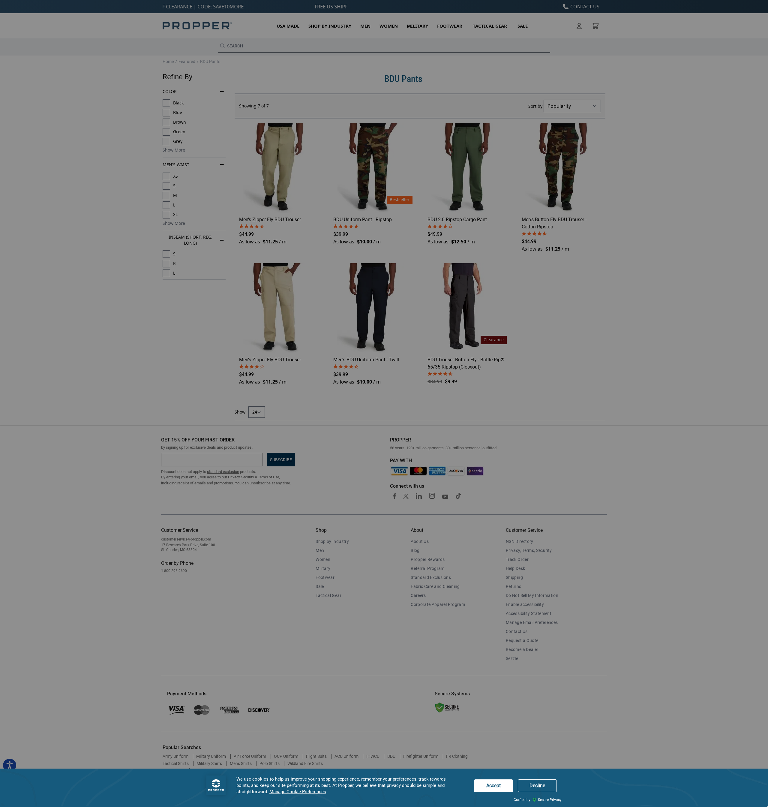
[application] (384, 788)
